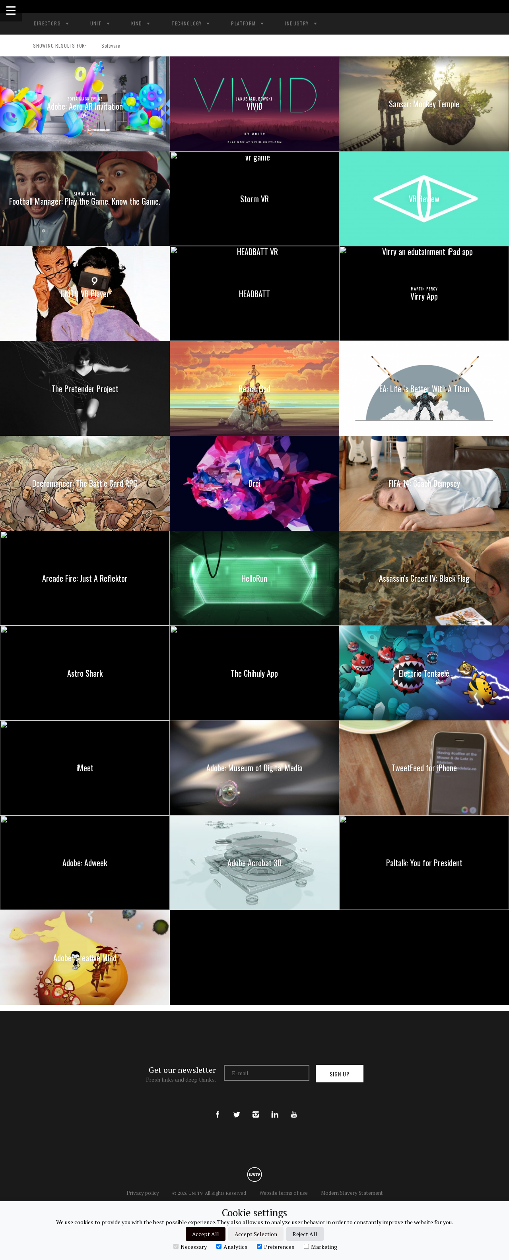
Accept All (205, 1234)
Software (110, 45)
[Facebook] (217, 1107)
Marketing (324, 1246)
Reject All (305, 1234)
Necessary (194, 1246)
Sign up (340, 1074)
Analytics (235, 1246)
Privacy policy (142, 1192)
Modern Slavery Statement (352, 1192)
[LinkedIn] (275, 1107)
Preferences (279, 1246)
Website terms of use (283, 1192)
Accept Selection (256, 1234)
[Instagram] (256, 1107)
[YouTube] (294, 1107)
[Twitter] (237, 1107)
